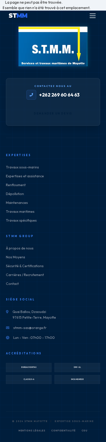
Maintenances (17, 202)
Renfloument (16, 185)
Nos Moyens (15, 257)
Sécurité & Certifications (25, 266)
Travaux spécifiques (21, 220)
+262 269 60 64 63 (59, 95)
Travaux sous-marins (22, 167)
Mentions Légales (31, 430)
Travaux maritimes (20, 211)
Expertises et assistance (25, 176)
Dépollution (15, 194)
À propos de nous (20, 248)
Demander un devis (53, 113)
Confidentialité (63, 430)
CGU (85, 430)
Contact (12, 283)
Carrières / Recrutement (25, 275)
